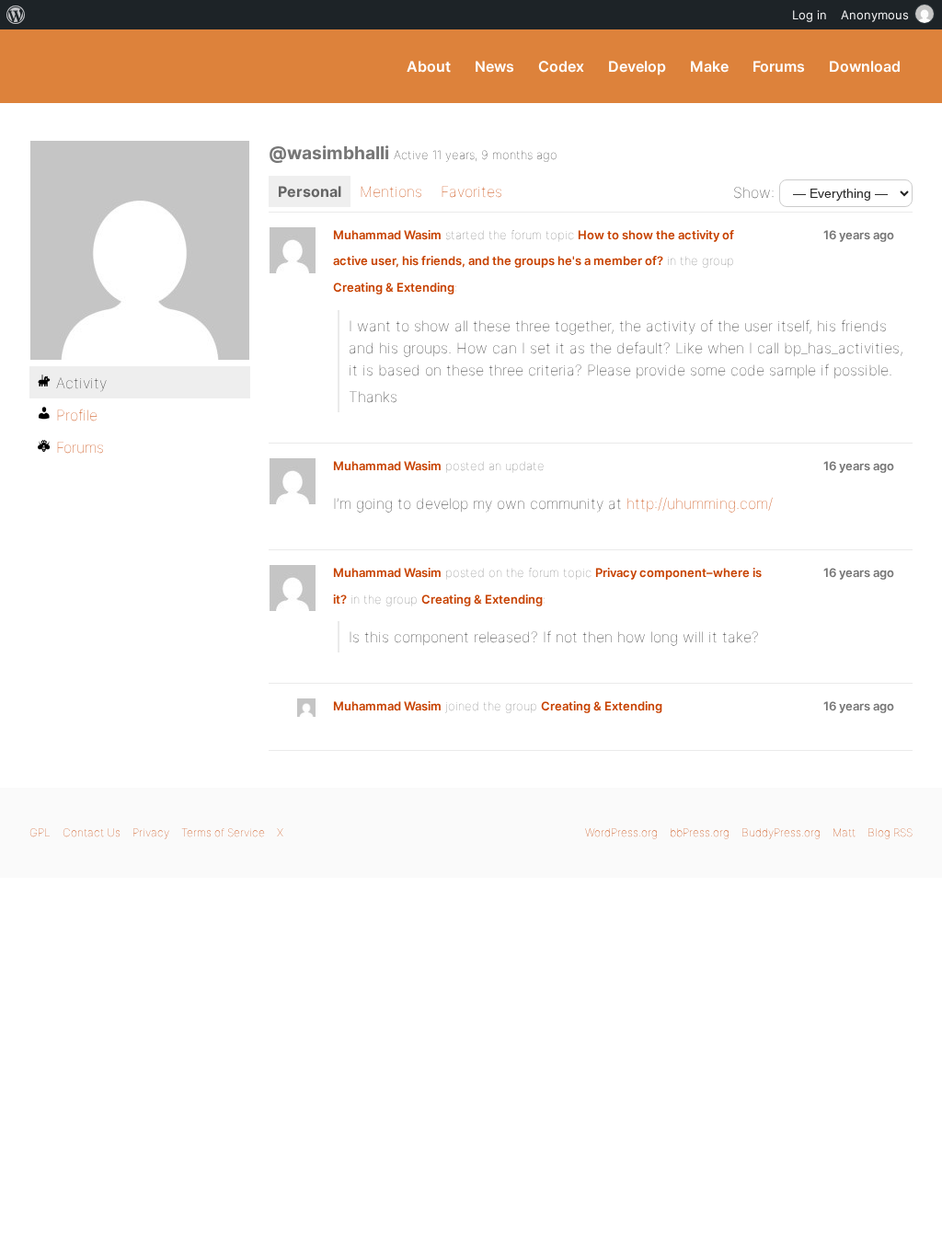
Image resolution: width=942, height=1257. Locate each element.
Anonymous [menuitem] (875, 14)
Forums (778, 66)
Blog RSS (890, 832)
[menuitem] (16, 14)
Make (709, 66)
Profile (77, 415)
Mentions (391, 191)
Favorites (471, 191)
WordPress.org (621, 832)
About (429, 66)
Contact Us (92, 832)
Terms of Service (223, 832)
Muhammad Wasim (387, 234)
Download (865, 66)
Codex (561, 66)
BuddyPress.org (153, 66)
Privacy (150, 832)
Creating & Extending (393, 287)
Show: (754, 192)
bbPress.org (699, 832)
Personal (309, 191)
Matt (844, 832)
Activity (81, 383)
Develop (637, 66)
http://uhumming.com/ (699, 503)
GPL (40, 832)
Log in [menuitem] (809, 14)
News (494, 66)
